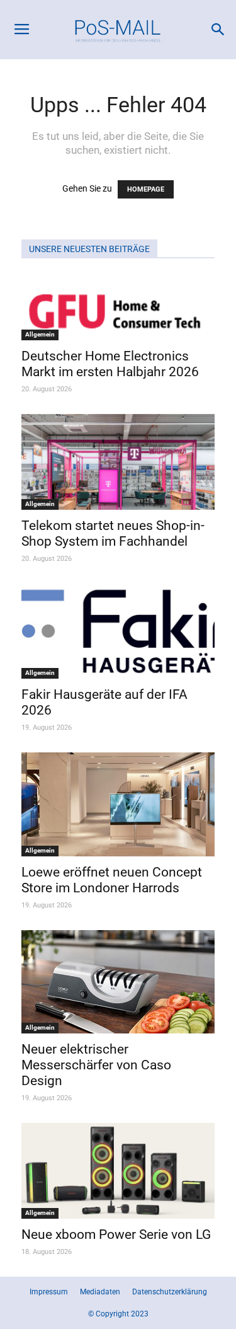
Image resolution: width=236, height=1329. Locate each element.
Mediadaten (100, 1291)
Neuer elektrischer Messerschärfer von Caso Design (96, 1065)
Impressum (49, 1291)
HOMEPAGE (145, 189)
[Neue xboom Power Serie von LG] (118, 1171)
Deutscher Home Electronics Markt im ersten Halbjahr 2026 (110, 363)
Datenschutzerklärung (169, 1291)
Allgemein (40, 334)
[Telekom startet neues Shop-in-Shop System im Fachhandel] (118, 462)
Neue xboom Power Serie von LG (116, 1234)
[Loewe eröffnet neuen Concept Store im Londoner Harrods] (118, 804)
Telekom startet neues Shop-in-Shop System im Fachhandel (113, 533)
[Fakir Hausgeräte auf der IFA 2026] (118, 631)
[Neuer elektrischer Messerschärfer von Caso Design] (118, 981)
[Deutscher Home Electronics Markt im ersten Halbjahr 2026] (118, 307)
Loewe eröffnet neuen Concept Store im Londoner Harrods (111, 880)
